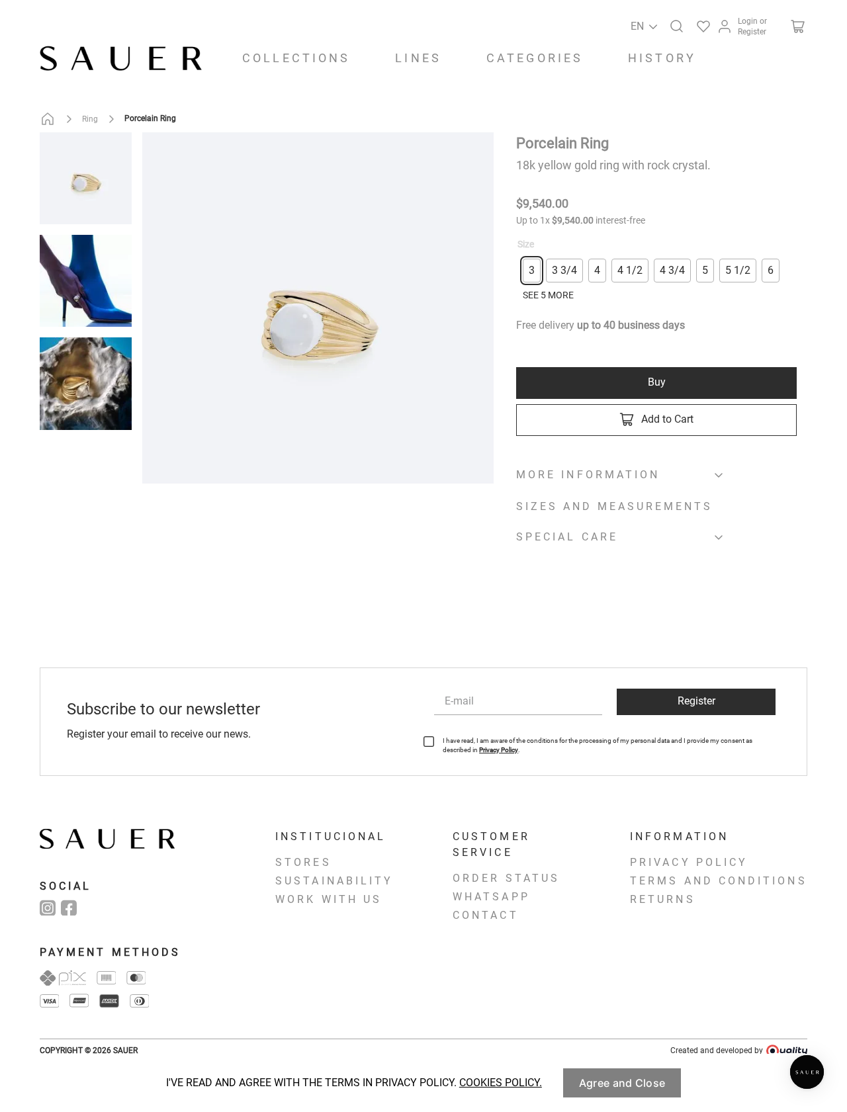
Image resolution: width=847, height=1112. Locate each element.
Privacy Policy (498, 749)
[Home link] (50, 119)
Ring (90, 119)
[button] (674, 24)
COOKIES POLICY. (500, 1082)
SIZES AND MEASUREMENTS (614, 506)
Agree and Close (622, 1083)
